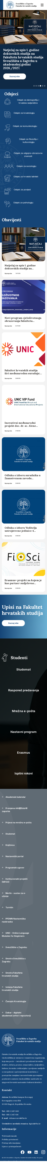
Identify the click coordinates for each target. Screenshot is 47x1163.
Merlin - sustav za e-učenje (14, 894)
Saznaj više (8, 273)
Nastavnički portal (14, 856)
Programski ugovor (14, 867)
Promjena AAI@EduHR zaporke (14, 810)
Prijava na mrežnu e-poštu (18, 822)
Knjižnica (10, 845)
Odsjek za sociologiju (26, 166)
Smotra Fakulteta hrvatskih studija (12, 974)
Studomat (23, 669)
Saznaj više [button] (15, 76)
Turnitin (9, 907)
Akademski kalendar (15, 797)
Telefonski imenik (9, 1136)
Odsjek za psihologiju (23, 202)
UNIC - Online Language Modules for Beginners (15, 934)
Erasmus (23, 752)
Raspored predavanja (23, 690)
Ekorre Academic (21, 1161)
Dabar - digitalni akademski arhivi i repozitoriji (16, 1014)
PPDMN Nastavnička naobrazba (14, 920)
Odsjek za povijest (22, 189)
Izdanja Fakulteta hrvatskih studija (12, 988)
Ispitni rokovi (24, 773)
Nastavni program (23, 732)
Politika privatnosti (10, 1139)
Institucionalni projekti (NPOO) (14, 880)
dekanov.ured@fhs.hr (18, 1118)
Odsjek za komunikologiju (25, 126)
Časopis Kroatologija (15, 1001)
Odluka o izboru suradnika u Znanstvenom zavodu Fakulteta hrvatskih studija (22, 478)
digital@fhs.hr (35, 1124)
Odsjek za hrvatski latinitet (26, 176)
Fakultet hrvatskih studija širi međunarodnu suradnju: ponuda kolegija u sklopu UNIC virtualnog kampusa (22, 375)
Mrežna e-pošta (23, 711)
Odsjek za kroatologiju (24, 113)
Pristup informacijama (11, 1143)
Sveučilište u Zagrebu (16, 947)
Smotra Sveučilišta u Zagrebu (14, 960)
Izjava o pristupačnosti (11, 1146)
